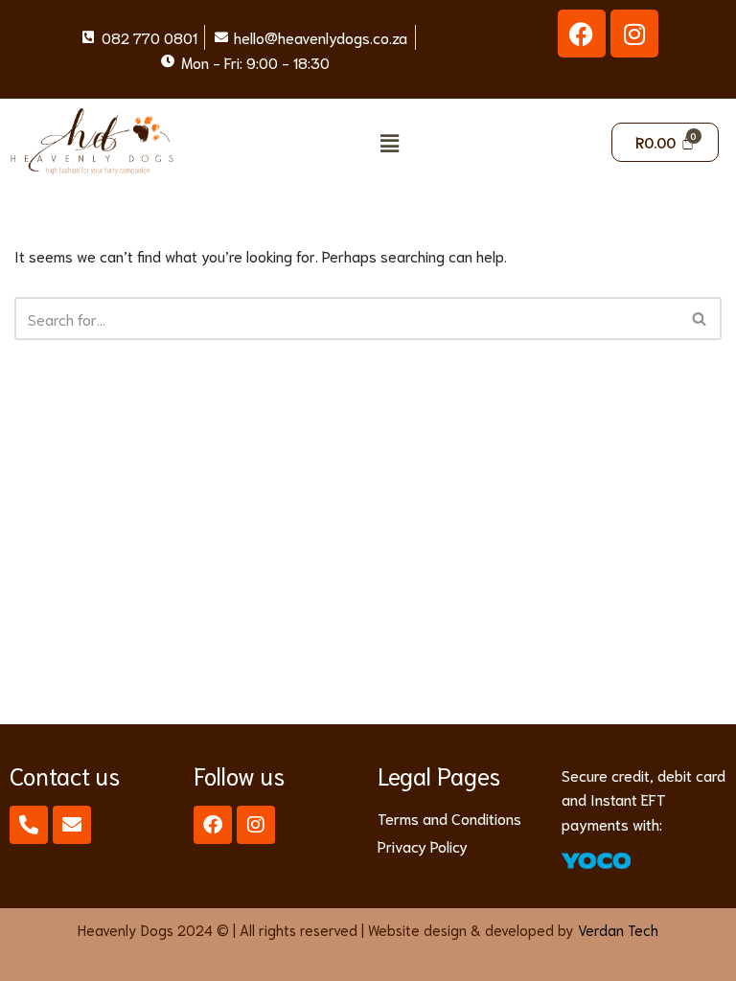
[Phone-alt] (29, 825)
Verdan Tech (618, 929)
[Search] (700, 318)
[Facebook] (582, 33)
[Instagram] (634, 33)
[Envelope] (72, 825)
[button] (389, 142)
